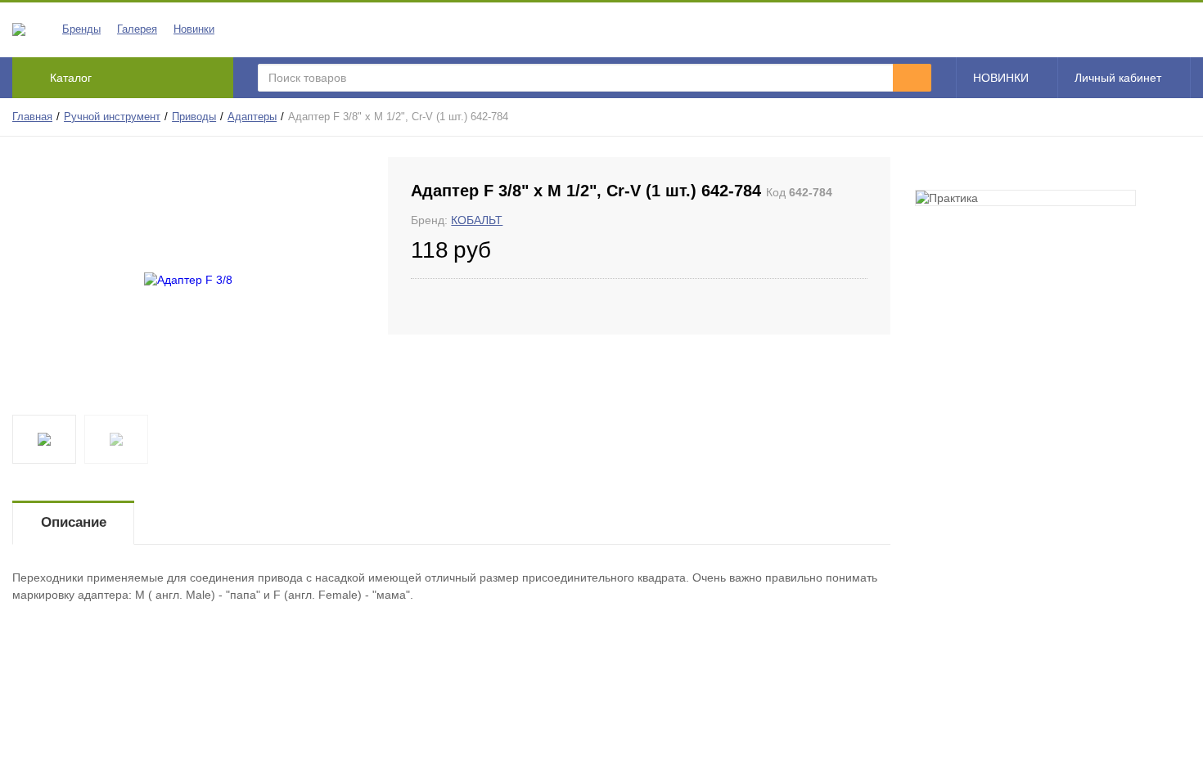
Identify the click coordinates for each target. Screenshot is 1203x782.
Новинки (193, 29)
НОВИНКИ (1001, 77)
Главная (32, 117)
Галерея (137, 29)
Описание (73, 522)
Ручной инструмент (112, 117)
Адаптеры (252, 117)
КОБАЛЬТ (476, 220)
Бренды (81, 29)
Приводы (194, 117)
